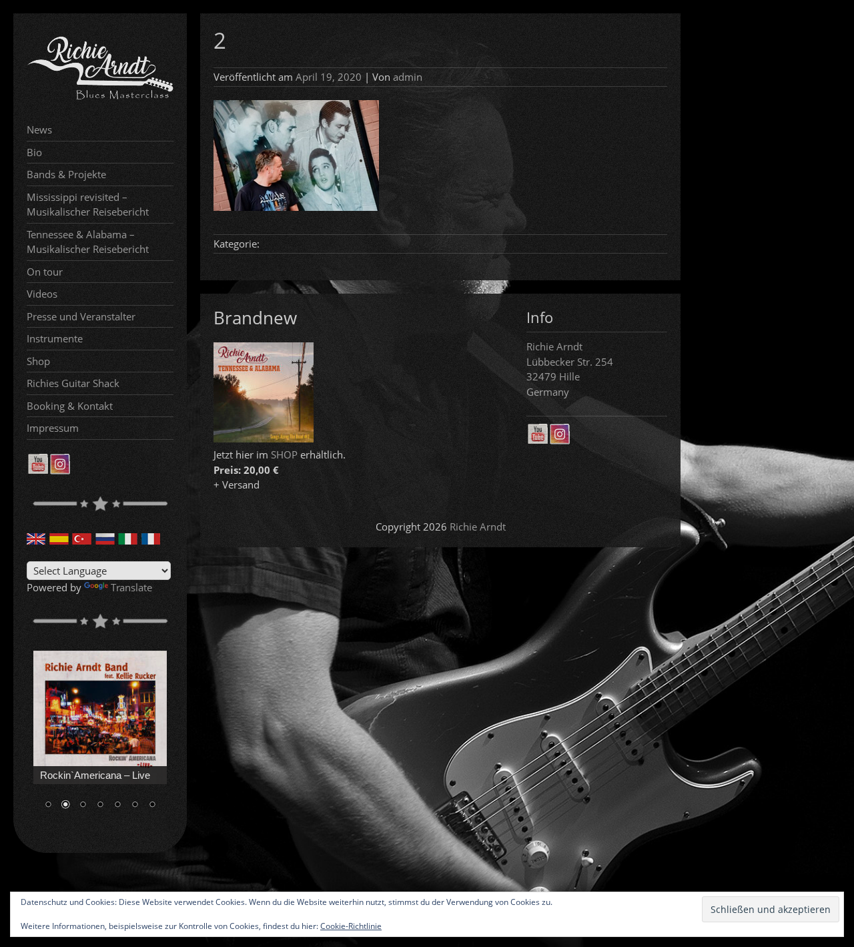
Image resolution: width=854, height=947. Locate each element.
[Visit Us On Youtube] (38, 470)
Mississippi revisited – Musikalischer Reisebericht (88, 204)
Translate (131, 587)
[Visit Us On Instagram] (60, 470)
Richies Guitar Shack (73, 383)
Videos (42, 293)
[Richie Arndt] (100, 98)
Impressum (53, 427)
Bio (34, 152)
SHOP (284, 454)
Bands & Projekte (66, 174)
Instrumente (55, 338)
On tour (45, 271)
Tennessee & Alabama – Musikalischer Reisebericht (88, 242)
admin (407, 76)
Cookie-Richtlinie (351, 926)
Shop (38, 361)
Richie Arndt (478, 526)
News (39, 129)
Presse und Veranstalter (81, 316)
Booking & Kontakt (70, 405)
